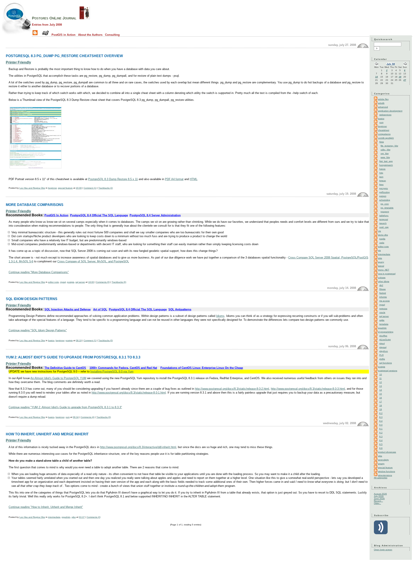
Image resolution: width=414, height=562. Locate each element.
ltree (381, 184)
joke (380, 258)
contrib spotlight (386, 138)
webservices (385, 115)
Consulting (112, 34)
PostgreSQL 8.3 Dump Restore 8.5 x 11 (113, 179)
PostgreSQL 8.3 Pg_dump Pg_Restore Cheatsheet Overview (64, 56)
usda (381, 242)
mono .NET (383, 270)
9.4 (381, 440)
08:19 (79, 340)
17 (380, 401)
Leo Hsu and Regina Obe (32, 188)
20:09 (79, 188)
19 (400, 77)
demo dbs (383, 235)
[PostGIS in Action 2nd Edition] (85, 18)
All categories (380, 477)
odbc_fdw (385, 149)
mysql (63, 282)
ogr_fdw (385, 153)
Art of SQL (100, 309)
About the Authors (90, 34)
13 (380, 386)
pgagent (385, 211)
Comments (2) (93, 517)
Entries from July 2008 (47, 24)
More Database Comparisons (34, 205)
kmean (382, 180)
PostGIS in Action (63, 34)
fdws (381, 142)
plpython (383, 351)
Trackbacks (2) (105, 188)
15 (380, 394)
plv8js (382, 359)
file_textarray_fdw (389, 146)
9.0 (381, 425)
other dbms (383, 281)
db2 (381, 285)
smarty (381, 463)
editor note (53, 282)
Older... (377, 503)
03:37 (82, 517)
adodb (381, 103)
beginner (52, 188)
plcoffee (383, 336)
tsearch (383, 223)
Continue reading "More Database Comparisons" (39, 272)
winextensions (385, 475)
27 (404, 80)
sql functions (385, 363)
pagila (382, 239)
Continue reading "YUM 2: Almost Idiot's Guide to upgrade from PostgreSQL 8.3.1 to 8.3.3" (65, 407)
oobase (382, 277)
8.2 (381, 413)
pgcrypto (383, 188)
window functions (386, 471)
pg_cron (385, 204)
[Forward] (405, 64)
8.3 (381, 417)
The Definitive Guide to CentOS (65, 367)
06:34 (76, 417)
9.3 (381, 436)
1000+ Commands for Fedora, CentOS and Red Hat (123, 367)
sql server (80, 282)
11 (380, 378)
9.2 (381, 432)
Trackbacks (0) (119, 282)
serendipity (383, 460)
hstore (382, 169)
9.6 (381, 448)
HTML (193, 179)
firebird (382, 293)
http (381, 173)
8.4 (381, 421)
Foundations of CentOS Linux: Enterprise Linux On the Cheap (201, 367)
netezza (383, 308)
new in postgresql (386, 273)
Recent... (378, 501)
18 (380, 405)
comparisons (384, 134)
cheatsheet (383, 130)
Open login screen (383, 549)
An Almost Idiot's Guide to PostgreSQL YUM (58, 378)
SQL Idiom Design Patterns (31, 299)
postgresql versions (387, 370)
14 (376, 77)
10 (380, 374)
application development (390, 111)
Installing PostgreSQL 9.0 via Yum (111, 371)
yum (68, 417)
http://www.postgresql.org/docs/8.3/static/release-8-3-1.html (129, 392)
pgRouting (384, 192)
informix (383, 297)
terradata (383, 324)
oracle (382, 312)
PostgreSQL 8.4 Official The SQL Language (99, 215)
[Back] (376, 64)
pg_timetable (387, 208)
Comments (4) (87, 417)
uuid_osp (384, 227)
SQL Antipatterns (179, 309)
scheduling (384, 200)
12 (380, 382)
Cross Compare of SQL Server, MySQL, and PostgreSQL (93, 261)
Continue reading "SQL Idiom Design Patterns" (38, 330)
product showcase (387, 452)
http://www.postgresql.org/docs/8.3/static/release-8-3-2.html (232, 388)
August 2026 (380, 494)
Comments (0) (103, 282)
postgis (70, 282)
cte (379, 231)
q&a (74, 517)
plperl (382, 343)
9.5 (381, 444)
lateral (381, 266)
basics (51, 340)
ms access (384, 301)
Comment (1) (90, 188)
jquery (381, 262)
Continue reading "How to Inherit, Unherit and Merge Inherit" (46, 507)
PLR (381, 355)
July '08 (391, 64)
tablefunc (384, 215)
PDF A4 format (174, 179)
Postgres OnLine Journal (54, 18)
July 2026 (379, 496)
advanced (383, 107)
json (381, 177)
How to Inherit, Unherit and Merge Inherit (47, 434)
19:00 (91, 282)
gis (379, 250)
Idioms (220, 316)
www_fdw (385, 157)
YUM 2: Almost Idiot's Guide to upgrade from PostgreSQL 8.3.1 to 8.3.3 (73, 357)
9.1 (381, 429)
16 (380, 398)
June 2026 (379, 498)
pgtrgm (382, 196)
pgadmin (66, 517)
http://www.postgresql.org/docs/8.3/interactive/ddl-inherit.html (138, 447)
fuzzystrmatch (386, 165)
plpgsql (382, 347)
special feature (65, 188)
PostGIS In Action (56, 215)
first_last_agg (386, 161)
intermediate (54, 517)
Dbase (382, 289)
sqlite (381, 320)
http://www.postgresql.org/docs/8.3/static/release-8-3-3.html (308, 388)
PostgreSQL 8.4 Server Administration (155, 215)
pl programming (385, 332)
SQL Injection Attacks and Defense (67, 309)
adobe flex (383, 99)
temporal (383, 219)
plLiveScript (385, 339)
